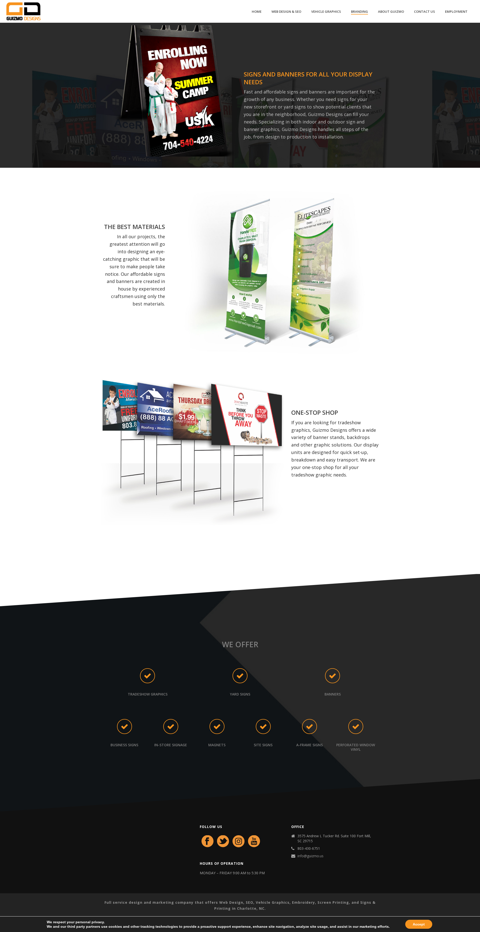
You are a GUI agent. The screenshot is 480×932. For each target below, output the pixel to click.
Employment (456, 11)
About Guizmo (391, 11)
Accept (419, 924)
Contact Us (424, 11)
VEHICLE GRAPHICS (326, 11)
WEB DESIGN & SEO (286, 11)
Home (257, 11)
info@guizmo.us (311, 856)
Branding (359, 11)
